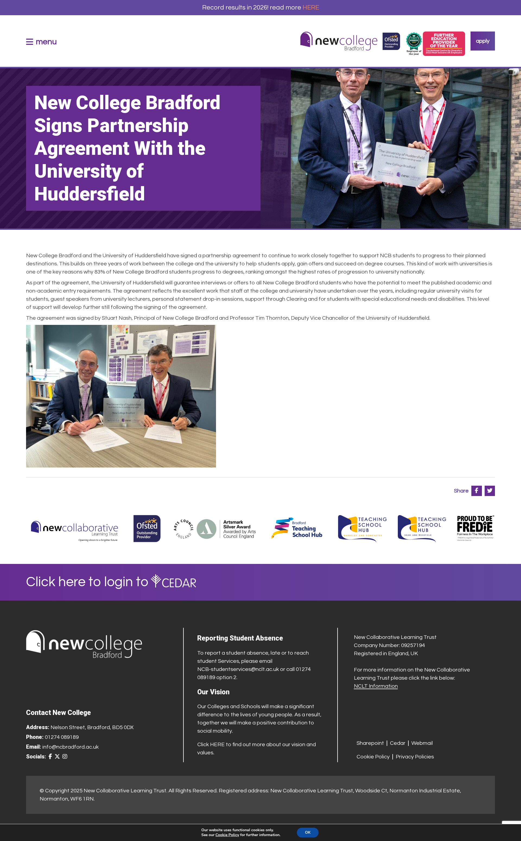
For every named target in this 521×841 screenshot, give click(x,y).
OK (307, 832)
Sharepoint (370, 743)
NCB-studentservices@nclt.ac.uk (238, 669)
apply (483, 41)
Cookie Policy (373, 757)
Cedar (397, 743)
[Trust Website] (74, 528)
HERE (311, 7)
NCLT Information (376, 686)
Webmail (422, 743)
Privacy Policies (415, 757)
